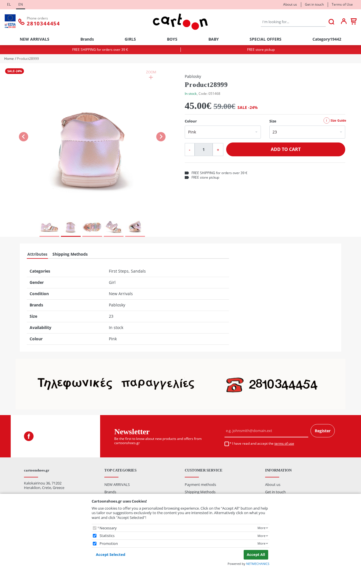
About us (290, 4)
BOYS (172, 39)
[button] (92, 140)
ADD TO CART (286, 149)
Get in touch (314, 4)
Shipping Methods (200, 491)
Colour (191, 121)
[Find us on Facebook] (29, 436)
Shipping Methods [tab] (70, 254)
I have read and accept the (263, 443)
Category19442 (326, 39)
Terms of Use (342, 4)
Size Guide (336, 120)
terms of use (284, 443)
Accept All (256, 554)
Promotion (109, 543)
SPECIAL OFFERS (265, 39)
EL (9, 4)
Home (9, 58)
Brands (87, 39)
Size (272, 121)
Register (323, 430)
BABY (213, 39)
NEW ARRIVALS (34, 39)
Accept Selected (110, 554)
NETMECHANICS (257, 564)
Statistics (107, 535)
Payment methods (200, 484)
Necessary (108, 528)
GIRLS (130, 39)
